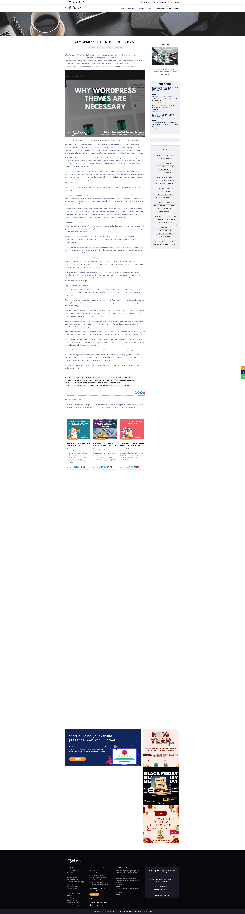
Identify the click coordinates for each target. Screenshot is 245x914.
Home (122, 9)
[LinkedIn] (76, 2)
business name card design (165, 166)
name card (173, 225)
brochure (159, 155)
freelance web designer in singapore (118, 377)
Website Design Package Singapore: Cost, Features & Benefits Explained (165, 89)
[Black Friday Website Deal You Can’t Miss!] (161, 786)
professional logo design (164, 233)
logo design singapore (160, 225)
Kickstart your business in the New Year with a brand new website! (163, 107)
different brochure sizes (107, 461)
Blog (169, 9)
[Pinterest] (79, 2)
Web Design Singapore (74, 875)
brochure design (169, 155)
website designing (125, 385)
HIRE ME (77, 759)
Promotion (160, 9)
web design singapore (108, 385)
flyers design (161, 188)
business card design (170, 161)
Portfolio (141, 9)
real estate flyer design (161, 239)
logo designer (159, 219)
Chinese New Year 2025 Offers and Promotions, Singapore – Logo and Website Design (165, 124)
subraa (173, 241)
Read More (70, 467)
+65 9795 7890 (175, 2)
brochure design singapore (165, 158)
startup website (130, 455)
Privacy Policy (148, 911)
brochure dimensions (105, 455)
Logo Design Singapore (74, 893)
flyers (172, 186)
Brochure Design (72, 900)
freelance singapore (75, 377)
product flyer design (165, 230)
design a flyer (171, 180)
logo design (172, 216)
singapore (173, 239)
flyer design (170, 183)
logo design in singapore (165, 222)
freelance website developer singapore (81, 383)
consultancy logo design (164, 177)
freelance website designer (124, 380)
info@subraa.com (161, 2)
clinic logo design (164, 169)
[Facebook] (66, 2)
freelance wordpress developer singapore (82, 385)
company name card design (165, 175)
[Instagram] (70, 2)
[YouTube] (83, 2)
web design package (80, 457)
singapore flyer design (161, 241)
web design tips (73, 459)
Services (131, 9)
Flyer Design (70, 898)
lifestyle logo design (160, 216)
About (150, 9)
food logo (170, 188)
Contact (177, 9)
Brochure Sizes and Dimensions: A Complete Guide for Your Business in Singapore (165, 98)
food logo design (165, 191)
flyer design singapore (162, 186)
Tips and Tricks (77, 455)
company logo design (165, 172)
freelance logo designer (165, 194)
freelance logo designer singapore (165, 197)
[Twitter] (73, 2)
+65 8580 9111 (147, 2)
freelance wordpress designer (109, 383)
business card (158, 161)
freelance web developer (103, 380)
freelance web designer (94, 377)
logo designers (170, 219)
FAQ (91, 898)
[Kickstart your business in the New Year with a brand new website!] (161, 748)
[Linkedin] (141, 392)
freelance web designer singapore (78, 380)
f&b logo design (160, 183)
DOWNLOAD (94, 894)
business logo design (165, 163)
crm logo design (160, 180)
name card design (165, 227)
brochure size (99, 457)
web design (157, 244)
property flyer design (164, 236)
